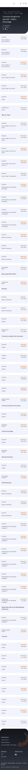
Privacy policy (18, 763)
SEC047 (17, 13)
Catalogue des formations (14, 11)
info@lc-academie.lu (5, 742)
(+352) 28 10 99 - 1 (5, 739)
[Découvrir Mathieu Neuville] (23, 3)
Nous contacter (4, 763)
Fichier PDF (7, 25)
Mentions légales (11, 763)
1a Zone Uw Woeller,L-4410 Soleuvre (8, 744)
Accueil (4, 11)
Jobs (2, 754)
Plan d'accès (3, 756)
